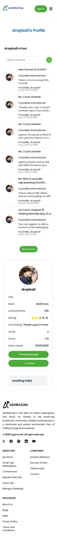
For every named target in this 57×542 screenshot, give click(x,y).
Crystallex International (32, 75)
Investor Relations (40, 457)
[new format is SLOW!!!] (10, 79)
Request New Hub (12, 477)
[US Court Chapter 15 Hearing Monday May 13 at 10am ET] (10, 222)
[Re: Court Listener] (10, 107)
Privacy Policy (10, 521)
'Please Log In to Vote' (36, 324)
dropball (35, 87)
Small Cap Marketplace (9, 464)
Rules (5, 515)
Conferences (10, 471)
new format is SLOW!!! (32, 69)
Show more (28, 249)
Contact (34, 474)
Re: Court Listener (29, 97)
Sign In (40, 8)
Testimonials (37, 468)
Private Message (28, 354)
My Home (8, 457)
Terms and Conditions (9, 529)
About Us (7, 504)
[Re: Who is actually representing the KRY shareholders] (10, 191)
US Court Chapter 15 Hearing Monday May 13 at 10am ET (35, 212)
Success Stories (38, 462)
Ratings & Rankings (13, 488)
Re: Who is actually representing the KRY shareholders (31, 181)
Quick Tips (8, 483)
